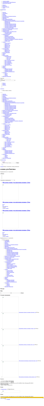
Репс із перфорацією (8, 63)
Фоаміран (4, 67)
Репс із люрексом (8, 61)
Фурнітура (4, 72)
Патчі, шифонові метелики (7, 19)
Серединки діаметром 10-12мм (10, 24)
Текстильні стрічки (8, 146)
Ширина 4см (7, 51)
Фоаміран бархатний (8, 68)
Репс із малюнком (8, 62)
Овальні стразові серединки (10, 38)
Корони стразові (10, 264)
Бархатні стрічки (6, 48)
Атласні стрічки (8, 124)
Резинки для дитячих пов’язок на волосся (10, 28)
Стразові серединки (6, 34)
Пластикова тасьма (8, 32)
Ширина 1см (7, 49)
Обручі (6, 74)
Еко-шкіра (4, 15)
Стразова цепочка (6, 30)
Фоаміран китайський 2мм (9, 71)
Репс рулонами (7, 145)
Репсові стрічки (5, 55)
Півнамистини (7, 103)
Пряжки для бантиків (9, 40)
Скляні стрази (7, 41)
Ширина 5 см (7, 47)
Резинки (6, 75)
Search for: (2, 78)
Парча (4, 54)
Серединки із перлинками (7, 29)
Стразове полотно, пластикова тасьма (9, 31)
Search (4, 161)
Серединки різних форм (9, 27)
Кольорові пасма (6, 17)
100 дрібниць (5, 13)
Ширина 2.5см (7, 45)
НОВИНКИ (7, 240)
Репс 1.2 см (9, 57)
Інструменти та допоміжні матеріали (9, 16)
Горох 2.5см (7, 125)
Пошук (18, 162)
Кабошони (7, 35)
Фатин (4, 66)
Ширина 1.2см (7, 44)
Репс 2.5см (9, 58)
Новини (4, 84)
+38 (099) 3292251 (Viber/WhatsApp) (9, 2)
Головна (1, 166)
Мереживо (4, 18)
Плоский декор (7, 22)
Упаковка (4, 65)
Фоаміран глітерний (8, 69)
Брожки (4, 14)
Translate (8, 399)
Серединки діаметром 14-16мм (10, 25)
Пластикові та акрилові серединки (9, 20)
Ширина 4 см (7, 46)
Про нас (4, 83)
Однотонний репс (8, 56)
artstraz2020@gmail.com (7, 3)
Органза (4, 53)
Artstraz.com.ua (4, 389)
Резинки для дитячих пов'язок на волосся (12, 256)
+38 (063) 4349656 (6, 1)
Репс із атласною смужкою (9, 60)
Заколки (6, 73)
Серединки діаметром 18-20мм (10, 26)
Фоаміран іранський (8, 70)
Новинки (4, 12)
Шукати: (4, 162)
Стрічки (4, 123)
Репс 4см (8, 59)
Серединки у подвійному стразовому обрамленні (14, 39)
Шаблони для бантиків (7, 76)
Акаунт (4, 7)
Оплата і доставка (6, 6)
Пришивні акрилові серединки (10, 23)
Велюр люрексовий (6, 52)
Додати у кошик (5, 208)
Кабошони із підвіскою (9, 36)
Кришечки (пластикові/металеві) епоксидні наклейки (14, 102)
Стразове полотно (8, 33)
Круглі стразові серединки (9, 37)
